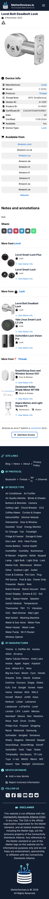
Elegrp (31, 682)
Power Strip (39, 579)
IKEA (27, 692)
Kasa (35, 697)
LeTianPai (24, 706)
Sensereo (35, 735)
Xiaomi (9, 764)
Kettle (32, 555)
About (26, 463)
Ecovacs (21, 682)
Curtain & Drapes (31, 512)
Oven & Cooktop (14, 574)
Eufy (7, 687)
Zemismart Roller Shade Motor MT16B (27, 388)
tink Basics (26, 754)
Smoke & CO (29, 593)
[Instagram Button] (19, 795)
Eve (14, 687)
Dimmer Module (30, 517)
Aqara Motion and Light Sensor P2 (28, 404)
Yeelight (26, 764)
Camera (32, 503)
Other (8, 570)
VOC (7, 613)
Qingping (35, 725)
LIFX (18, 711)
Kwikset (9, 701)
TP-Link (38, 754)
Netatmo (38, 716)
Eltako (39, 682)
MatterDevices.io (22, 5)
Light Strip (32, 560)
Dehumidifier (12, 517)
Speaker (34, 598)
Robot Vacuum (30, 589)
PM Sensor (11, 579)
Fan (22, 531)
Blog (7, 463)
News (17, 463)
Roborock (19, 730)
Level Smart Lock (25, 269)
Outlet (34, 570)
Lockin (25, 711)
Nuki (15, 721)
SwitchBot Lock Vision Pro (28, 337)
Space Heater (20, 598)
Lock (44, 128)
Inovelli (9, 697)
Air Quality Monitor (15, 498)
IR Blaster (10, 555)
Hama (8, 692)
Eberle (26, 678)
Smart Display (13, 593)
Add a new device (19, 776)
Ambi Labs (37, 658)
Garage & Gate (34, 536)
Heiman (18, 692)
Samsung (31, 730)
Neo (29, 716)
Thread (43, 93)
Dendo (41, 673)
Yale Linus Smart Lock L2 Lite (28, 321)
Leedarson (11, 706)
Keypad (42, 555)
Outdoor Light (21, 570)
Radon (21, 584)
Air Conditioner (13, 493)
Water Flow (34, 622)
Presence (10, 584)
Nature (21, 716)
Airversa (17, 654)
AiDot (8, 654)
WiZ (41, 759)
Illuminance (24, 409)
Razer (8, 730)
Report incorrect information (24, 782)
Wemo (33, 759)
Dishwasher (11, 522)
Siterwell (30, 740)
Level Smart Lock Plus (28, 254)
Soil (40, 593)
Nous (8, 721)
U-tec (16, 759)
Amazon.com (24, 144)
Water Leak (28, 627)
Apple (18, 663)
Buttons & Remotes (15, 503)
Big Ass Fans (12, 673)
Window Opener (14, 637)
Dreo (18, 678)
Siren (43, 589)
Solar (8, 598)
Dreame (9, 678)
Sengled (23, 735)
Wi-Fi (32, 479)
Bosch (25, 673)
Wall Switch (11, 617)
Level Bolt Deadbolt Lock (26, 305)
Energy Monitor (32, 526)
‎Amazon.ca (24, 155)
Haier (40, 687)
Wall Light (33, 613)
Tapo (29, 749)
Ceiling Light (12, 507)
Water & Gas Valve (15, 622)
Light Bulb (19, 560)
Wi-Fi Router (27, 632)
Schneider (10, 735)
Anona (9, 663)
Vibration (37, 608)
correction (35, 428)
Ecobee (36, 678)
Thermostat (11, 608)
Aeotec (36, 649)
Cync (33, 673)
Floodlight (31, 531)
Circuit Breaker (29, 507)
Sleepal (41, 740)
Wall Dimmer (19, 613)
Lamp (8, 560)
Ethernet (42, 479)
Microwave (26, 565)
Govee (31, 687)
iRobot (18, 697)
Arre (7, 668)
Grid (20, 541)
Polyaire (24, 725)
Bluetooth (10, 479)
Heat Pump (30, 541)
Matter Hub (11, 565)
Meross (35, 711)
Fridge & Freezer (14, 536)
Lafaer (19, 701)
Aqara (26, 663)
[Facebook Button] (13, 795)
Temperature (31, 603)
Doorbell (10, 526)
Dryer (19, 526)
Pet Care (30, 574)
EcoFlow (10, 682)
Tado (21, 749)
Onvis (23, 721)
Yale (17, 764)
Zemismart (38, 764)
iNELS (35, 692)
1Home (9, 649)
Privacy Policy (37, 464)
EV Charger (11, 531)
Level (44, 84)
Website (24, 195)
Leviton (9, 711)
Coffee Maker (12, 512)
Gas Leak (10, 541)
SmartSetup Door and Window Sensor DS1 (28, 372)
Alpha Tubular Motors (17, 658)
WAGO (24, 759)
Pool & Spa (25, 579)
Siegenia (18, 740)
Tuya (8, 759)
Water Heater (12, 627)
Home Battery (13, 546)
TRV (22, 608)
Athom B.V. (18, 668)
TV (28, 608)
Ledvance (30, 701)
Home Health (30, 546)
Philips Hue (11, 725)
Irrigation (22, 555)
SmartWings (27, 745)
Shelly (8, 740)
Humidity (24, 550)
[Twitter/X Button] (7, 795)
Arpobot (35, 663)
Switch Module (13, 603)
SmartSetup (12, 745)
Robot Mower (12, 589)
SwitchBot (10, 749)
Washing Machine (29, 617)
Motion (38, 409)
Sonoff (39, 745)
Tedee (37, 749)
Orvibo (32, 721)
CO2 (41, 507)
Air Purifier (29, 493)
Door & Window (26, 377)
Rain (29, 584)
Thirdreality (11, 754)
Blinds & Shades (26, 393)
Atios (29, 668)
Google (22, 687)
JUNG (27, 697)
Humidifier (11, 550)
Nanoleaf (10, 716)
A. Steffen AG (22, 649)
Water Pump (12, 632)
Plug (39, 574)
